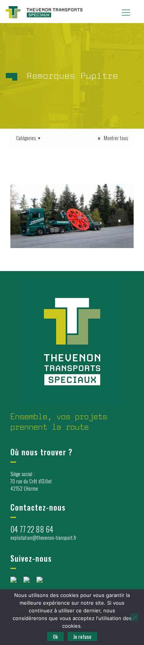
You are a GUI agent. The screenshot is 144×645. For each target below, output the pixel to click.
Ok (55, 636)
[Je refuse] (134, 617)
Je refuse (82, 636)
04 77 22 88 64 (31, 529)
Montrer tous (115, 138)
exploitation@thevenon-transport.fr (43, 537)
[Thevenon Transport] (44, 11)
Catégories (26, 138)
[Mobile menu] (125, 11)
